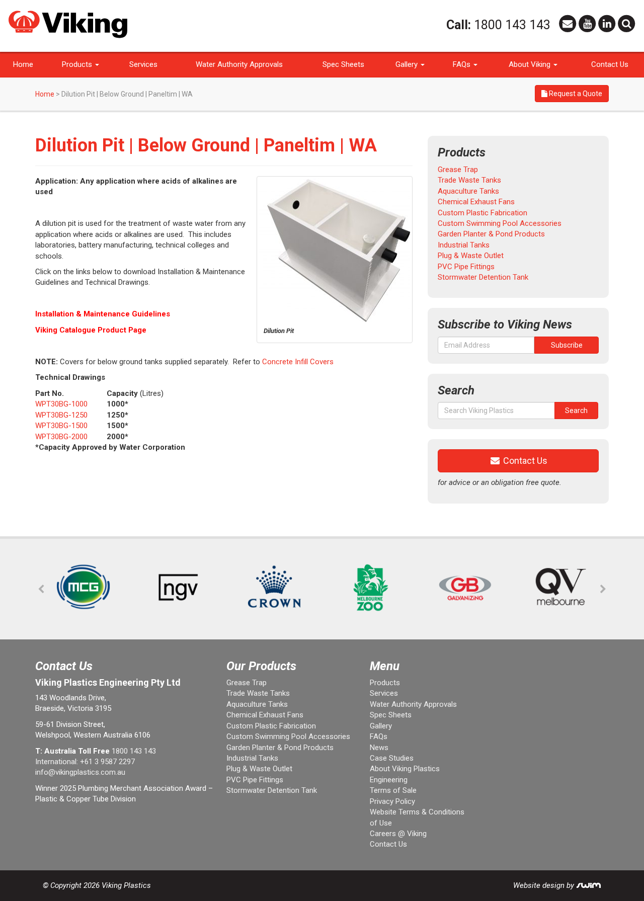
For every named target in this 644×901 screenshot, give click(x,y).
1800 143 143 (512, 25)
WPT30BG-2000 (61, 436)
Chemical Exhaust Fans (476, 201)
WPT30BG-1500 (61, 425)
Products (78, 64)
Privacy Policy (392, 801)
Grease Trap (458, 169)
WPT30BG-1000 (61, 403)
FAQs (462, 64)
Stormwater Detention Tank (483, 277)
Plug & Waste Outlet (471, 255)
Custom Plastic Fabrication (482, 212)
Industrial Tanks (464, 245)
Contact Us (609, 64)
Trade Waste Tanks (469, 180)
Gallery (407, 64)
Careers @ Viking (398, 833)
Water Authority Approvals (239, 64)
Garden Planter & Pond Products (491, 233)
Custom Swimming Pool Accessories (499, 223)
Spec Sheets (343, 64)
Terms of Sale (393, 790)
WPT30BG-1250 (61, 415)
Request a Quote (574, 94)
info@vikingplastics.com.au (80, 772)
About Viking (530, 64)
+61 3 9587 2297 (107, 761)
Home (23, 64)
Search (576, 410)
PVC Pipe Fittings (466, 266)
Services (143, 64)
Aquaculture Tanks (468, 191)
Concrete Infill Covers (298, 361)
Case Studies (392, 758)
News (379, 747)
